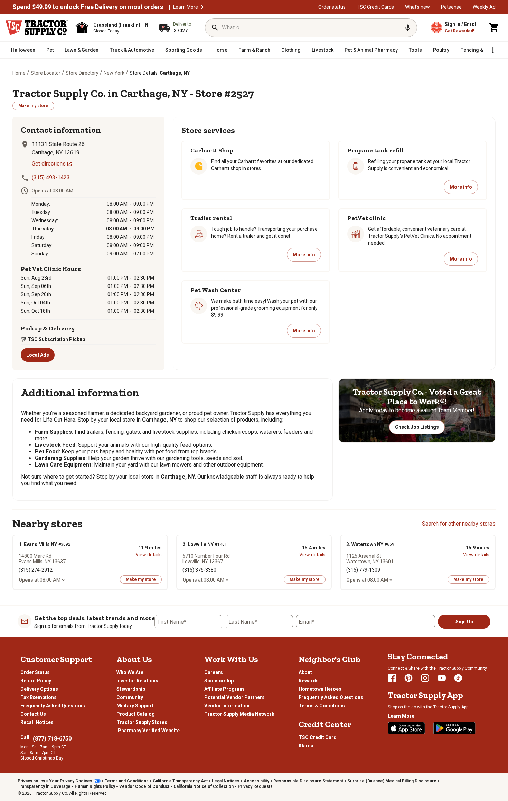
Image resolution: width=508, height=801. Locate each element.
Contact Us (33, 714)
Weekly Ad (484, 7)
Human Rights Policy (95, 786)
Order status (332, 7)
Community (129, 697)
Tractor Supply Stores (141, 722)
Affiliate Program (224, 689)
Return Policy (35, 681)
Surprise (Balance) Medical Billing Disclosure (391, 781)
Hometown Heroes (320, 689)
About (305, 672)
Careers (213, 672)
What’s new (417, 7)
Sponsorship (219, 681)
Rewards (309, 681)
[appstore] (406, 728)
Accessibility (256, 781)
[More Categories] (492, 50)
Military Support (134, 705)
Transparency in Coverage (44, 786)
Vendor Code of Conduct (144, 786)
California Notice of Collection (203, 786)
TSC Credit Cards (375, 7)
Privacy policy (31, 781)
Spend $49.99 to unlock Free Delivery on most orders (87, 6)
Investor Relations (137, 681)
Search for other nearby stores (459, 523)
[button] (202, 7)
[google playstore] (454, 728)
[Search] (215, 28)
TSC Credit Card (318, 737)
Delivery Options (39, 689)
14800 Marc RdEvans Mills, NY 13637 (42, 558)
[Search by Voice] (408, 27)
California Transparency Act (180, 781)
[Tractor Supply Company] (37, 27)
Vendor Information (227, 705)
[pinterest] (408, 678)
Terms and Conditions (127, 781)
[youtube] (442, 678)
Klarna (306, 745)
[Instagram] (425, 678)
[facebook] (392, 678)
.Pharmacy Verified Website (148, 730)
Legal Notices (225, 781)
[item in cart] (494, 28)
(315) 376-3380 (199, 570)
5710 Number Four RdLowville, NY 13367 (206, 558)
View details (148, 554)
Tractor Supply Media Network (239, 714)
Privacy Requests (255, 786)
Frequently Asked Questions (52, 705)
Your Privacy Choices (70, 781)
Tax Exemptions (38, 697)
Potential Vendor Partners (234, 697)
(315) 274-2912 (36, 570)
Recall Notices (37, 722)
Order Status (35, 672)
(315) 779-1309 (363, 570)
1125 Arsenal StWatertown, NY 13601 (370, 558)
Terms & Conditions (322, 705)
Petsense (451, 7)
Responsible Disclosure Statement (308, 781)
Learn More (185, 7)
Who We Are (129, 672)
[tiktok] (458, 678)
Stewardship (130, 689)
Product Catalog (135, 714)
